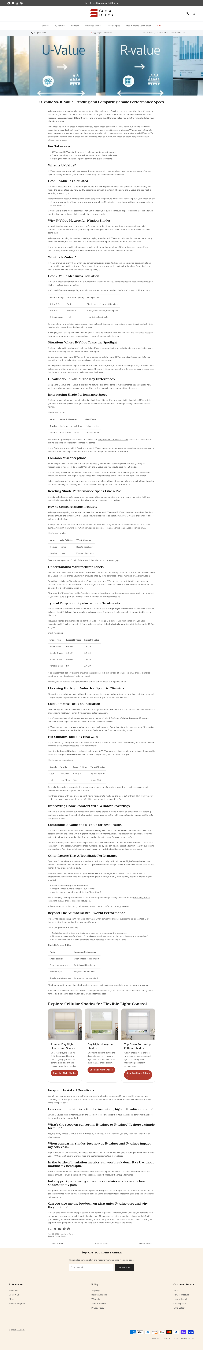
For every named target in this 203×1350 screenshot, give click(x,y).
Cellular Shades (60, 1236)
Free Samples (113, 25)
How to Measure (181, 1294)
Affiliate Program (17, 1303)
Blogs (11, 1299)
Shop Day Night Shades (64, 1073)
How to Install (180, 1299)
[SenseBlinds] (101, 13)
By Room (74, 25)
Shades (45, 25)
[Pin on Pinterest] (68, 1229)
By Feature (59, 25)
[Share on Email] (59, 1229)
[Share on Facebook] (64, 1229)
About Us (13, 1290)
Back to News (101, 1243)
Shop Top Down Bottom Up (138, 1075)
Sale (159, 25)
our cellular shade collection (119, 136)
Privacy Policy (97, 1307)
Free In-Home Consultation (138, 25)
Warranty (95, 1299)
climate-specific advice (104, 787)
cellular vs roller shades (130, 672)
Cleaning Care (179, 1303)
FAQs (176, 1290)
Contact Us (14, 1294)
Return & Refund (99, 1294)
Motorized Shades (93, 25)
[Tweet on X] (55, 1229)
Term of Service (98, 1303)
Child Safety (179, 1307)
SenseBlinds (20, 1330)
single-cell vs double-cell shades (113, 439)
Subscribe (124, 1267)
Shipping (95, 1290)
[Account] (186, 13)
